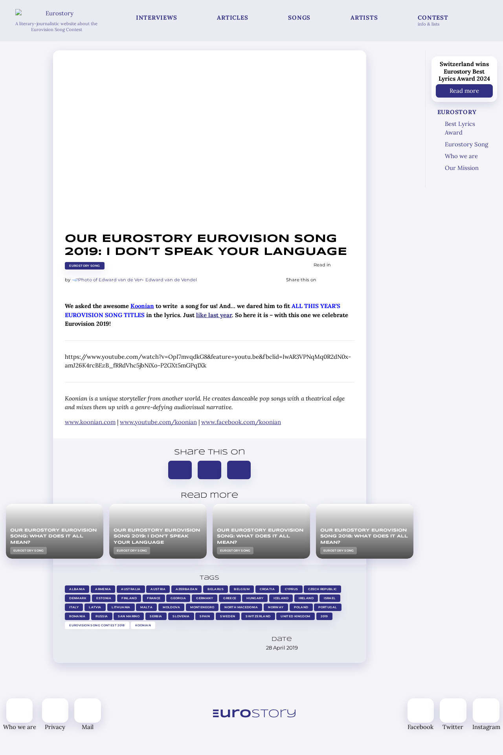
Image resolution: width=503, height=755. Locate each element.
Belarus (216, 589)
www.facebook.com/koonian (241, 422)
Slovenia (181, 616)
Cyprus (291, 589)
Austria (158, 589)
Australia (130, 589)
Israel (330, 598)
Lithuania (121, 607)
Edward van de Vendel (171, 279)
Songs (299, 17)
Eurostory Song (84, 266)
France (153, 598)
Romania (77, 616)
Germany (204, 598)
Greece (229, 598)
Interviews (156, 17)
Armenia (103, 589)
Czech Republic (322, 589)
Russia (101, 616)
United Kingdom (295, 616)
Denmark (77, 598)
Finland (129, 598)
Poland (301, 607)
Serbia (156, 616)
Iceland (281, 598)
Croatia (267, 589)
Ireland (306, 598)
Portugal (327, 607)
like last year (214, 315)
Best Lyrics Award (460, 128)
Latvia (95, 607)
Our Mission (462, 168)
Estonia (103, 598)
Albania (77, 589)
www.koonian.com (90, 422)
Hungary (255, 598)
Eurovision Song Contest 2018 (97, 625)
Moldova (171, 607)
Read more (464, 90)
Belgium (242, 589)
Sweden (227, 616)
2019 (324, 616)
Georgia (178, 598)
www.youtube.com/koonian (158, 422)
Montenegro (203, 607)
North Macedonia (241, 607)
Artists (364, 17)
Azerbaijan (187, 589)
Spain (205, 616)
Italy (74, 607)
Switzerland (258, 616)
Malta (147, 607)
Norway (275, 607)
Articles (232, 17)
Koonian (143, 625)
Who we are (461, 156)
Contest (433, 20)
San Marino (129, 616)
